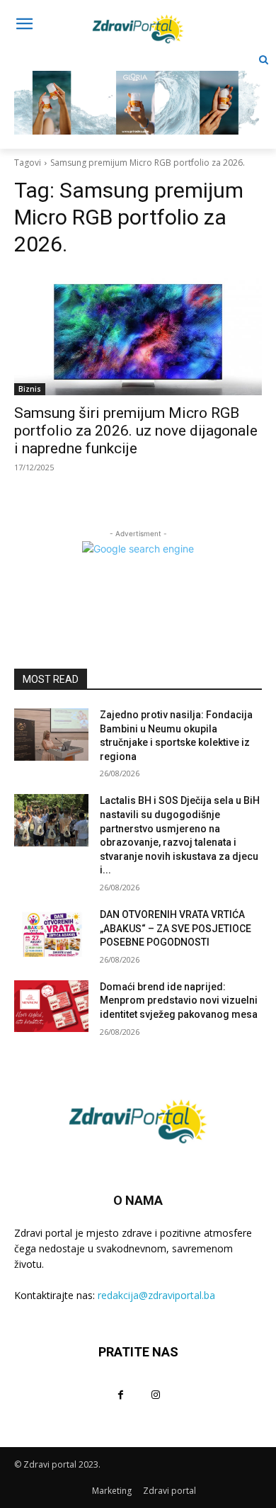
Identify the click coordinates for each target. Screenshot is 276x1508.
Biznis (29, 389)
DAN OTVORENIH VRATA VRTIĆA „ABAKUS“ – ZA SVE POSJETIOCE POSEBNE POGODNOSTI (175, 928)
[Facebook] (120, 1394)
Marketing (112, 1491)
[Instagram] (155, 1394)
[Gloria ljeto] (138, 92)
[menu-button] (24, 25)
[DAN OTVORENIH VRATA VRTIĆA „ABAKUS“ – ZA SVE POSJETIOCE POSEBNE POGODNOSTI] (51, 934)
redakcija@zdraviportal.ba (156, 1295)
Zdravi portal (169, 1491)
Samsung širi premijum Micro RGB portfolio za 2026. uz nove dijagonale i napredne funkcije (136, 430)
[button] (264, 60)
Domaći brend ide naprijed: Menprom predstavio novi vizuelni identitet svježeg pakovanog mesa (179, 1000)
